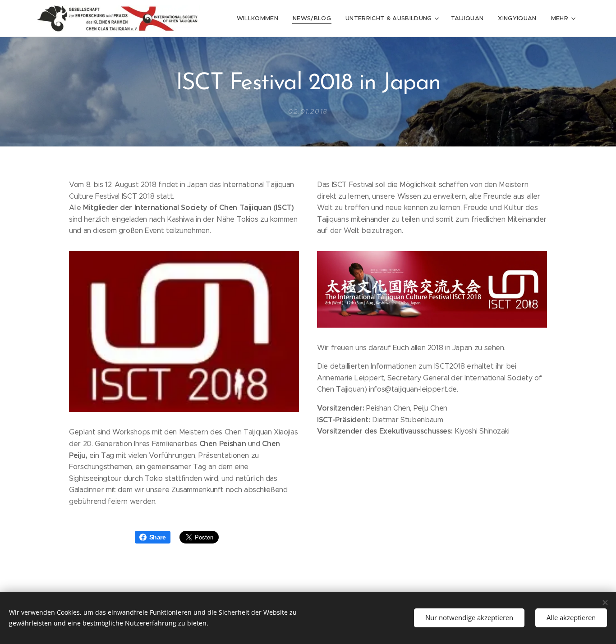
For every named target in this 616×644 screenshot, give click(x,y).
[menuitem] (259, 18)
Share (157, 537)
